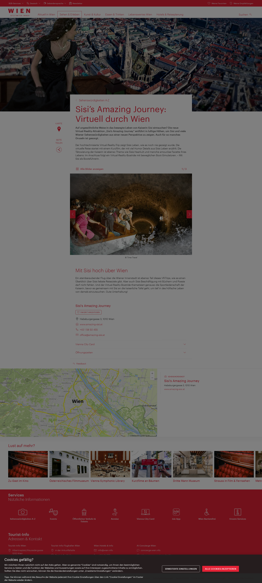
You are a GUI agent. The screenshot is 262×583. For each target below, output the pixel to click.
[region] (131, 569)
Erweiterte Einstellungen (181, 569)
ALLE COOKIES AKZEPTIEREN (220, 569)
